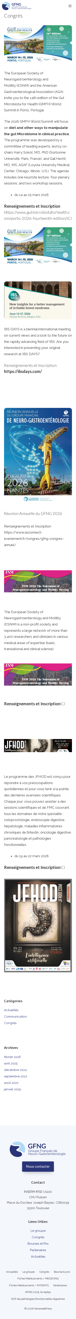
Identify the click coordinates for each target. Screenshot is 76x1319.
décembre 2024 (15, 1070)
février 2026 (12, 1057)
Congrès (10, 1023)
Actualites (38, 1256)
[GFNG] (17, 6)
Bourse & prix (62, 1271)
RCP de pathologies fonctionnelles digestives (38, 1298)
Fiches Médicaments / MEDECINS (38, 1278)
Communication (15, 1016)
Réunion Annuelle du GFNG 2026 (33, 513)
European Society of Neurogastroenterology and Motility (26, 79)
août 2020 (11, 1083)
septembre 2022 (15, 1076)
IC (62, 703)
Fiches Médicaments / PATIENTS (29, 1285)
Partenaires (38, 1250)
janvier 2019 (12, 1089)
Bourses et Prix (38, 1243)
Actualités (11, 1010)
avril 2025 (10, 1063)
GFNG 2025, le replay (38, 1292)
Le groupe (38, 1231)
